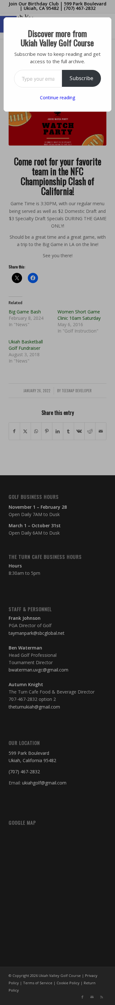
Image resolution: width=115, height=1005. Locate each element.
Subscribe (81, 78)
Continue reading (57, 97)
